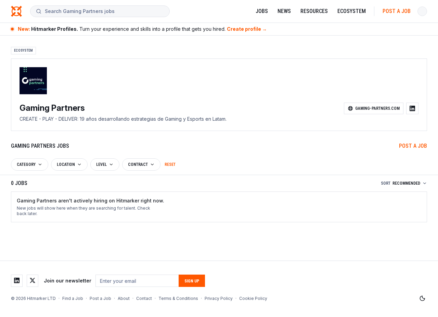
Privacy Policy (219, 298)
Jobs (262, 11)
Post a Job (397, 11)
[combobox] (104, 11)
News (284, 11)
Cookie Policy (253, 298)
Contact (144, 298)
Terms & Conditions (178, 298)
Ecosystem (351, 11)
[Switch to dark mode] (422, 298)
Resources (314, 11)
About (124, 298)
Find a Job (72, 298)
